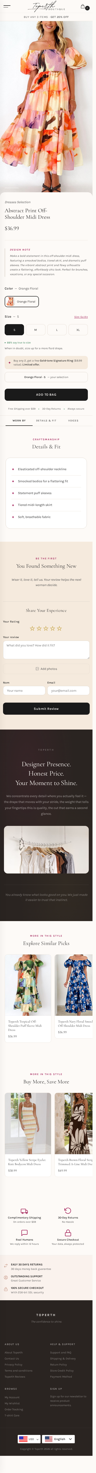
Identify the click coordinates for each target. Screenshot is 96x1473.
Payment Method (61, 1376)
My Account (12, 1397)
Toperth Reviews (15, 1376)
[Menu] (6, 6)
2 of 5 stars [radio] (39, 628)
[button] (83, 6)
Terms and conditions (18, 1370)
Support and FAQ (60, 1352)
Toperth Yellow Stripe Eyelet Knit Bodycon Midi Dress (27, 1162)
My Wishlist (12, 1403)
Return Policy (58, 1364)
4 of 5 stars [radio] (53, 628)
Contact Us (12, 1358)
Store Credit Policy (62, 1370)
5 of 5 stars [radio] (59, 628)
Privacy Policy (13, 1364)
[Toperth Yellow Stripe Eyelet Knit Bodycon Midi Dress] (28, 1123)
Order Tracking (14, 1409)
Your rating (12, 621)
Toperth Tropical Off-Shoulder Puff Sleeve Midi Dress (25, 1026)
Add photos (49, 669)
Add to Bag (46, 395)
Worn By (19, 420)
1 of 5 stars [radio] (32, 628)
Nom (6, 682)
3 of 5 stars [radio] (46, 628)
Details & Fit (46, 420)
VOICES (73, 420)
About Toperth (14, 1352)
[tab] (19, 421)
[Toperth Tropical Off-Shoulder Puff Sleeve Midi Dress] (28, 985)
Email (51, 682)
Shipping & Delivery (63, 1358)
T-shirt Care (12, 1415)
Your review (11, 637)
